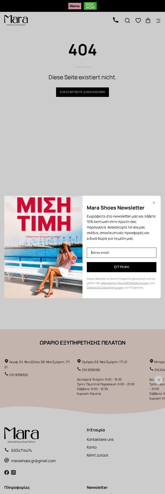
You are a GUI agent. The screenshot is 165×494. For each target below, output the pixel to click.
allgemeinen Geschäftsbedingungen (125, 283)
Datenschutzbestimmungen (105, 287)
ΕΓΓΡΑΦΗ (121, 267)
